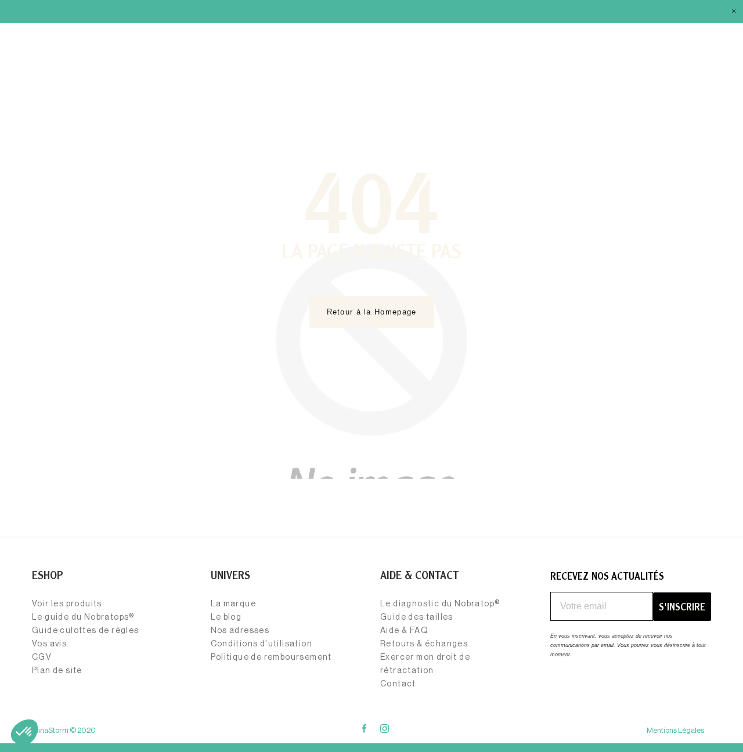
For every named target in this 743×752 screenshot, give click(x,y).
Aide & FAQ (404, 631)
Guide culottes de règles (85, 631)
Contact (398, 684)
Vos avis (49, 644)
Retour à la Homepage (372, 312)
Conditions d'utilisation (262, 644)
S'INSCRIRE (682, 606)
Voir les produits (67, 604)
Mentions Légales (675, 730)
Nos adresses (240, 631)
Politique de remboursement (271, 657)
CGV (42, 657)
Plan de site (57, 671)
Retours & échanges (424, 644)
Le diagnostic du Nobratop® (440, 604)
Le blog (226, 617)
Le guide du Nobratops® (83, 617)
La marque (234, 604)
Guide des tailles (416, 617)
